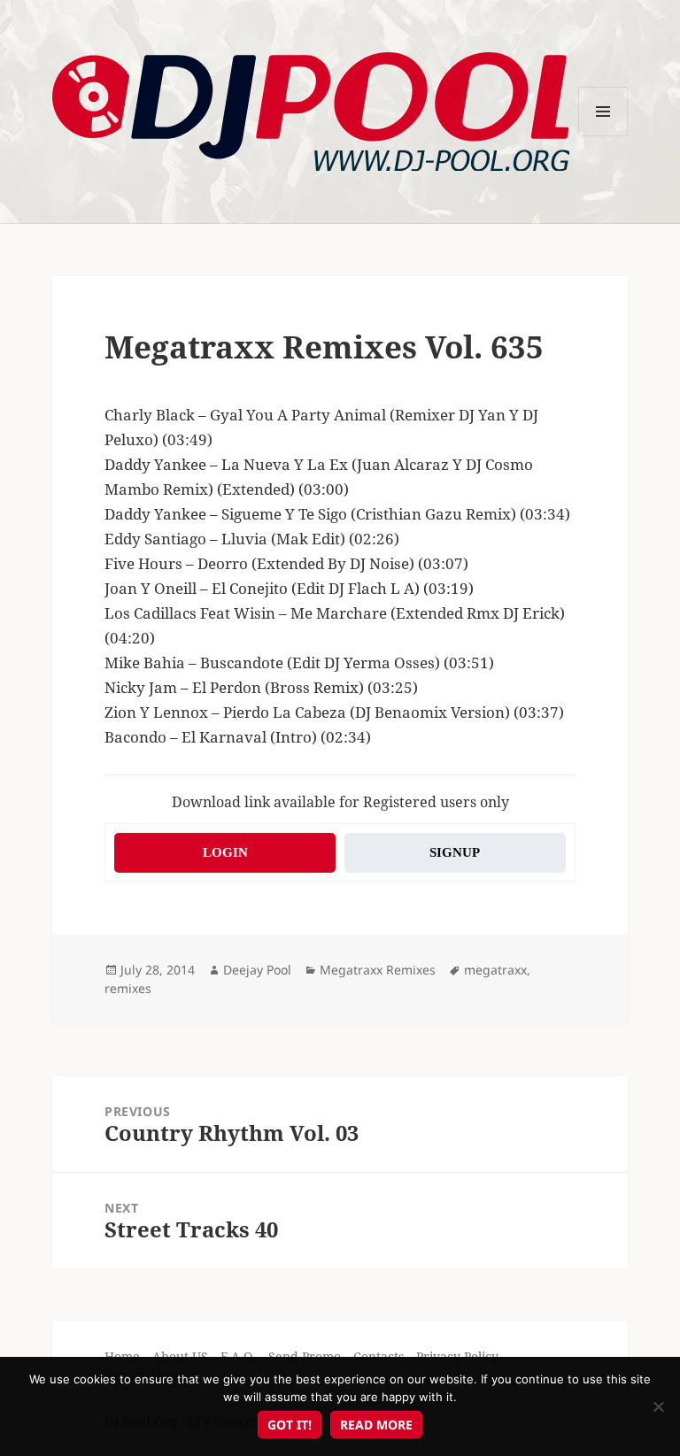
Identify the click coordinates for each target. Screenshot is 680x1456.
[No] (658, 1406)
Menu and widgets (603, 135)
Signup (454, 852)
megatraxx (495, 969)
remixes (127, 988)
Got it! (289, 1424)
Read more (376, 1424)
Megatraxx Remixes (378, 969)
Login (225, 852)
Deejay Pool (257, 969)
